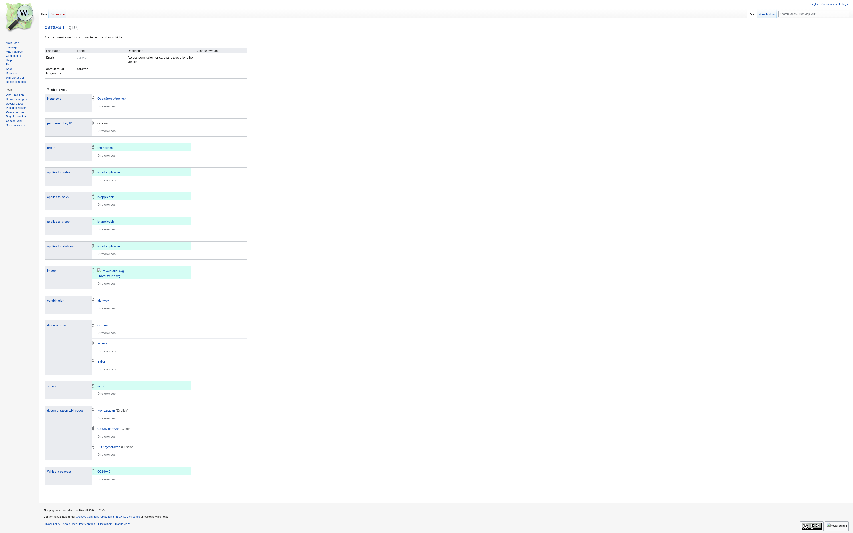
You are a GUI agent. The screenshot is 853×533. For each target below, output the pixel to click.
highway (103, 300)
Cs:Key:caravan (108, 428)
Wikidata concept (59, 471)
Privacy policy (52, 524)
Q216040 (103, 471)
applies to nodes (58, 172)
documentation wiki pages (65, 410)
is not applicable (108, 172)
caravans (103, 325)
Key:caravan (106, 410)
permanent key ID (59, 123)
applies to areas (58, 221)
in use (101, 386)
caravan (54, 26)
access (102, 343)
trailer (101, 361)
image (51, 270)
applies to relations (60, 246)
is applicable (106, 197)
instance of (54, 98)
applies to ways (58, 197)
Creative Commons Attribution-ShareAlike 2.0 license (108, 516)
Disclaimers (105, 524)
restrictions (105, 147)
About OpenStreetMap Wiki (79, 524)
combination (55, 300)
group (51, 147)
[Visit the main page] (19, 18)
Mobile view (122, 524)
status (51, 386)
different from (56, 325)
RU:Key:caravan (108, 447)
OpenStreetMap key (111, 98)
